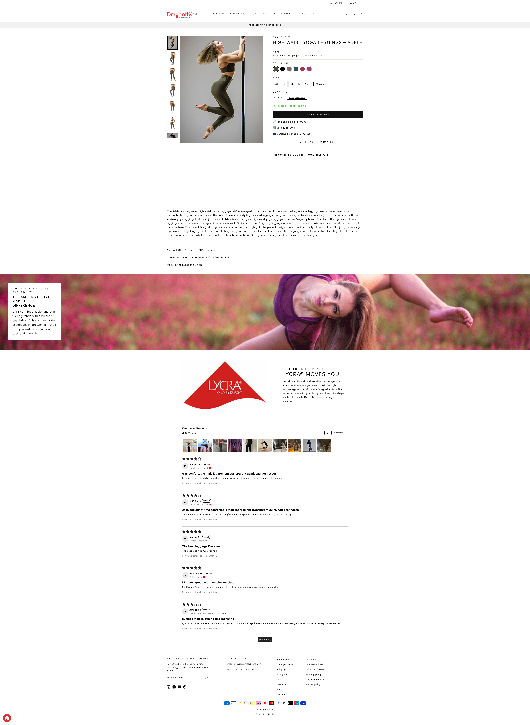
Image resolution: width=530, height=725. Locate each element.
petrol (296, 69)
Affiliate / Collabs (315, 669)
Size (276, 78)
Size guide (282, 674)
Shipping (292, 55)
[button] (7, 718)
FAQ (278, 679)
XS (277, 83)
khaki (276, 69)
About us (311, 659)
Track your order (285, 664)
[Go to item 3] (220, 445)
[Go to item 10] (324, 445)
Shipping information (318, 142)
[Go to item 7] (280, 445)
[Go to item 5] (250, 445)
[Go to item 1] (190, 445)
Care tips (281, 684)
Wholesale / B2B (315, 664)
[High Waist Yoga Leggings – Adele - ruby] (293, 191)
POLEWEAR (269, 14)
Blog (278, 689)
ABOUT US (308, 14)
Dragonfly (281, 37)
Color (282, 63)
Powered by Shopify (265, 714)
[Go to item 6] (265, 445)
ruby (309, 69)
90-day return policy (297, 98)
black (282, 69)
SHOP (253, 14)
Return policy (313, 684)
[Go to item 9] (309, 445)
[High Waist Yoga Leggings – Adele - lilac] (282, 191)
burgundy (302, 69)
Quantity (280, 92)
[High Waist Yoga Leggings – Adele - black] (278, 191)
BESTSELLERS (238, 14)
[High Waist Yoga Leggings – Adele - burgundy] (289, 191)
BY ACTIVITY (288, 14)
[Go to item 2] (205, 445)
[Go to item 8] (294, 445)
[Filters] (327, 433)
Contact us (282, 694)
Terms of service (315, 679)
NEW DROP (219, 14)
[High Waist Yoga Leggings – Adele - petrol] (285, 191)
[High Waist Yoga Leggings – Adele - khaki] (274, 191)
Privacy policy (313, 674)
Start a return (283, 659)
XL (306, 83)
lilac (289, 69)
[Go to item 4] (235, 445)
